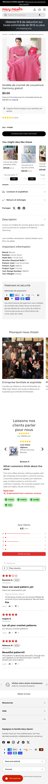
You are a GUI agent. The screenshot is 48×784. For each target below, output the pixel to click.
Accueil (4, 34)
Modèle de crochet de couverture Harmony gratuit (26, 34)
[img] (24, 433)
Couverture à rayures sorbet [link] (27, 166)
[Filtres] (4, 568)
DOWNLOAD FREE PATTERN (24, 134)
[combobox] (24, 15)
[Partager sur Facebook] (19, 208)
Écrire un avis (24, 554)
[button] (39, 15)
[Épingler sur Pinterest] (23, 208)
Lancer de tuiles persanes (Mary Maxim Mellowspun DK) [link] (10, 163)
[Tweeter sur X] (14, 208)
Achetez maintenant (24, 4)
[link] (10, 153)
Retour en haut (24, 694)
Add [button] (13, 179)
